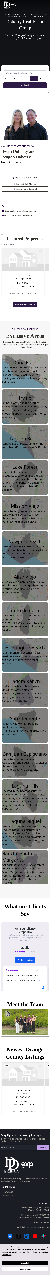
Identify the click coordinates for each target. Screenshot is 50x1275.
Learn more (6, 1255)
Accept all (25, 1263)
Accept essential (25, 1269)
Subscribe (41, 1156)
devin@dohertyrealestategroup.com (20, 211)
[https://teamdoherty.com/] (10, 5)
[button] (46, 5)
